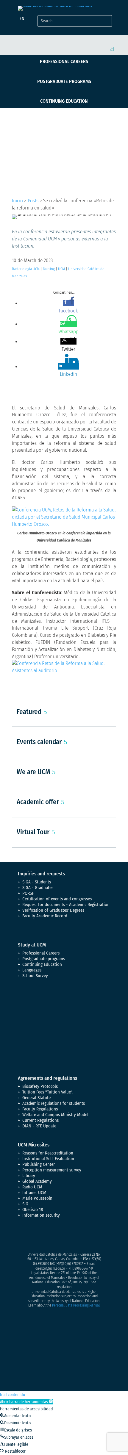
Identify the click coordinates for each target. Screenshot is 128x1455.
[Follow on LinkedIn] (70, 1236)
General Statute (36, 1097)
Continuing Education (64, 101)
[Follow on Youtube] (58, 1236)
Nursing (49, 269)
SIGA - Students (36, 882)
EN (22, 18)
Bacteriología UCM (26, 269)
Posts (33, 201)
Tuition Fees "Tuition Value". (47, 1092)
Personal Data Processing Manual (76, 1305)
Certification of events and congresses (57, 899)
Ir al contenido (12, 1394)
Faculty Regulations (40, 1109)
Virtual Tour (33, 832)
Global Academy (37, 1181)
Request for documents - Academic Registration (66, 904)
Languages (31, 970)
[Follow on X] (34, 1236)
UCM (61, 269)
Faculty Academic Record (44, 916)
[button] (26, 1401)
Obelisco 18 (32, 1209)
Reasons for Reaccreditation (47, 1153)
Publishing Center (38, 1164)
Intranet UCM (34, 1192)
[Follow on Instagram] (46, 1236)
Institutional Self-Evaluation (48, 1158)
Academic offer (38, 802)
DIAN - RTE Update (39, 1126)
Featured (29, 712)
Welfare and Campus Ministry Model (55, 1114)
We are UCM (33, 772)
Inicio (17, 201)
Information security (41, 1215)
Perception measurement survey (51, 1170)
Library (28, 1175)
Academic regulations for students (53, 1103)
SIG (25, 1204)
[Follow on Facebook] (22, 1236)
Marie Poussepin (37, 1198)
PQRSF (28, 893)
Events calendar (39, 742)
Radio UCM (32, 1187)
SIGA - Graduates (37, 887)
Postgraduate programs (64, 81)
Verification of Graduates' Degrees (53, 910)
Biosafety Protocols (40, 1086)
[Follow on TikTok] (82, 1236)
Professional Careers (64, 61)
